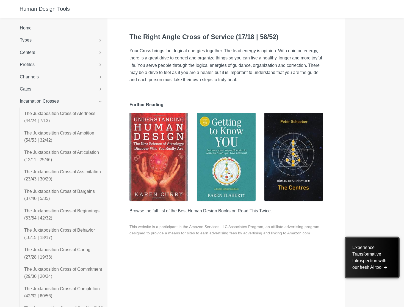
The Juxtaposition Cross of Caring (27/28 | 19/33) (57, 253)
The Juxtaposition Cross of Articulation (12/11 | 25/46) (61, 156)
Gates (25, 89)
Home (26, 28)
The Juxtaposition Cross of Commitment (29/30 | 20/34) (63, 273)
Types (26, 40)
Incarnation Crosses (39, 101)
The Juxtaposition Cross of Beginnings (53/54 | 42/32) (61, 214)
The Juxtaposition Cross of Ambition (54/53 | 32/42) (59, 136)
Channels (29, 77)
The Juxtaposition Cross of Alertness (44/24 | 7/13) (59, 117)
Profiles (27, 64)
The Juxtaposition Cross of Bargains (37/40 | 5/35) (59, 195)
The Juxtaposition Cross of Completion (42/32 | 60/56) (62, 292)
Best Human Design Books (204, 210)
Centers (27, 52)
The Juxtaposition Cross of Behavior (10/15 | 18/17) (59, 233)
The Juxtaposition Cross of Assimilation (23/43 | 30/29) (62, 175)
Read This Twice (254, 210)
